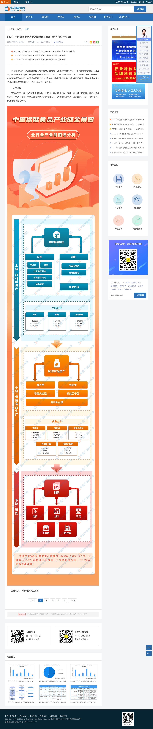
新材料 (140, 286)
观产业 (29, 17)
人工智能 (126, 282)
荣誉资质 (43, 716)
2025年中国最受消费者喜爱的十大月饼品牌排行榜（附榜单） (127, 125)
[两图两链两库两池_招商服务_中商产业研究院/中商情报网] (128, 46)
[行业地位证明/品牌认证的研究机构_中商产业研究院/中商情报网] (128, 67)
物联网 (133, 282)
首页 (13, 17)
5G (139, 282)
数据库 (61, 17)
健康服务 (114, 286)
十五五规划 (133, 2)
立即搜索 (140, 9)
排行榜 (45, 17)
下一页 (72, 600)
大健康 (113, 290)
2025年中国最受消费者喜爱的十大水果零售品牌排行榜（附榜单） (127, 120)
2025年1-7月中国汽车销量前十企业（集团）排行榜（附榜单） (127, 139)
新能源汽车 (132, 286)
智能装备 (122, 286)
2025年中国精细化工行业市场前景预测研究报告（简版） (127, 153)
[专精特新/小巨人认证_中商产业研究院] (128, 89)
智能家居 (128, 290)
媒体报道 (141, 2)
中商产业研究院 (10, 716)
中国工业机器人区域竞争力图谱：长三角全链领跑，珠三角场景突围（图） (127, 143)
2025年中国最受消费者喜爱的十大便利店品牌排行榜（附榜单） (127, 129)
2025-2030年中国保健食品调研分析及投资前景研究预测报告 (39, 60)
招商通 (92, 17)
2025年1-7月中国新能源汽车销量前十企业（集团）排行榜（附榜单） (126, 134)
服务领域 (33, 716)
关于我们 (23, 716)
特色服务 (114, 29)
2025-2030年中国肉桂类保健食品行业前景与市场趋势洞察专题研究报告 (44, 51)
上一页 (32, 600)
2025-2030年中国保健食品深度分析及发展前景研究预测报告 (39, 55)
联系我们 (149, 2)
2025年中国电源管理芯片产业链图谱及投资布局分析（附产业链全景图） (127, 148)
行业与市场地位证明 (121, 2)
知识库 (77, 17)
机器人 (120, 290)
